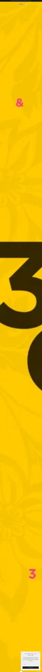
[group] (21, 337)
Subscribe (30, 667)
